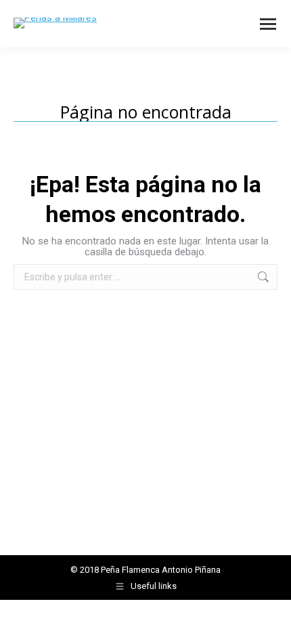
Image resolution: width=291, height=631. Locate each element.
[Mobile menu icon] (268, 24)
